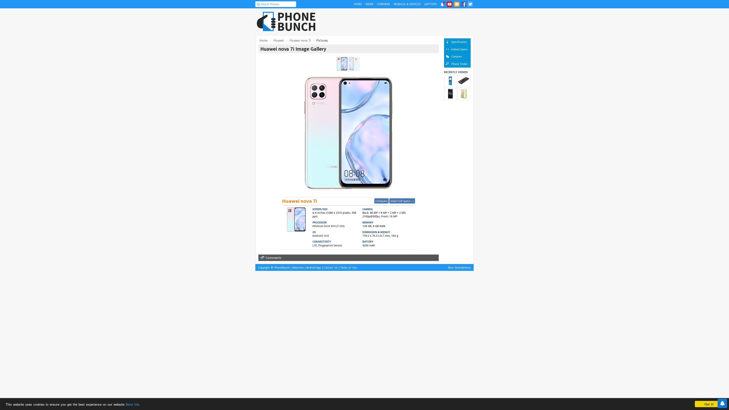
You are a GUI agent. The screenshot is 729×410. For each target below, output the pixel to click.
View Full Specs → (402, 201)
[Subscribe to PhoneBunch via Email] (456, 5)
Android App (313, 267)
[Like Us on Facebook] (463, 5)
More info (132, 404)
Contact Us (331, 267)
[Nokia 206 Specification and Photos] (450, 81)
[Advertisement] (404, 21)
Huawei (278, 40)
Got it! (709, 404)
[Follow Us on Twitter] (470, 5)
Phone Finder (459, 64)
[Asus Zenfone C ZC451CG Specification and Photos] (450, 94)
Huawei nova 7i (300, 40)
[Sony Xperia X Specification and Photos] (463, 94)
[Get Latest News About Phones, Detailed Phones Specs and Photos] (266, 22)
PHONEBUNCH (296, 21)
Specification (459, 42)
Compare (381, 201)
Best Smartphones (459, 267)
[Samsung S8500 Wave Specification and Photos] (463, 81)
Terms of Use (348, 267)
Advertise (298, 267)
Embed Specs (459, 49)
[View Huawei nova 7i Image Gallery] (296, 220)
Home (263, 40)
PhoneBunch (282, 267)
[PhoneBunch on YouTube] (449, 5)
